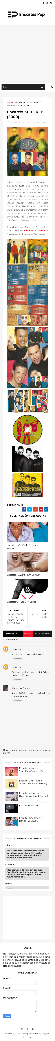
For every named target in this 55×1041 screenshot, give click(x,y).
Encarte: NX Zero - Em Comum (23, 574)
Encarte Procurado (29, 805)
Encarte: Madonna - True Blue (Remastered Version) (33, 795)
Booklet (19, 102)
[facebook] (43, 3)
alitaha (9, 845)
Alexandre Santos (21, 688)
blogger (28, 634)
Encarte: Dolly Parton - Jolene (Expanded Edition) (33, 782)
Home (10, 102)
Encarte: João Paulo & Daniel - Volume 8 (23, 546)
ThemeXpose (21, 1034)
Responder (17, 659)
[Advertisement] (27, 53)
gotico (8, 884)
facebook (46, 634)
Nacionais (34, 102)
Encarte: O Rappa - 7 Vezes (21, 601)
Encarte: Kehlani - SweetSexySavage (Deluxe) (33, 770)
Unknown (17, 649)
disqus (37, 634)
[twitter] (47, 3)
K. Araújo (10, 864)
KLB (26, 102)
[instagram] (51, 3)
